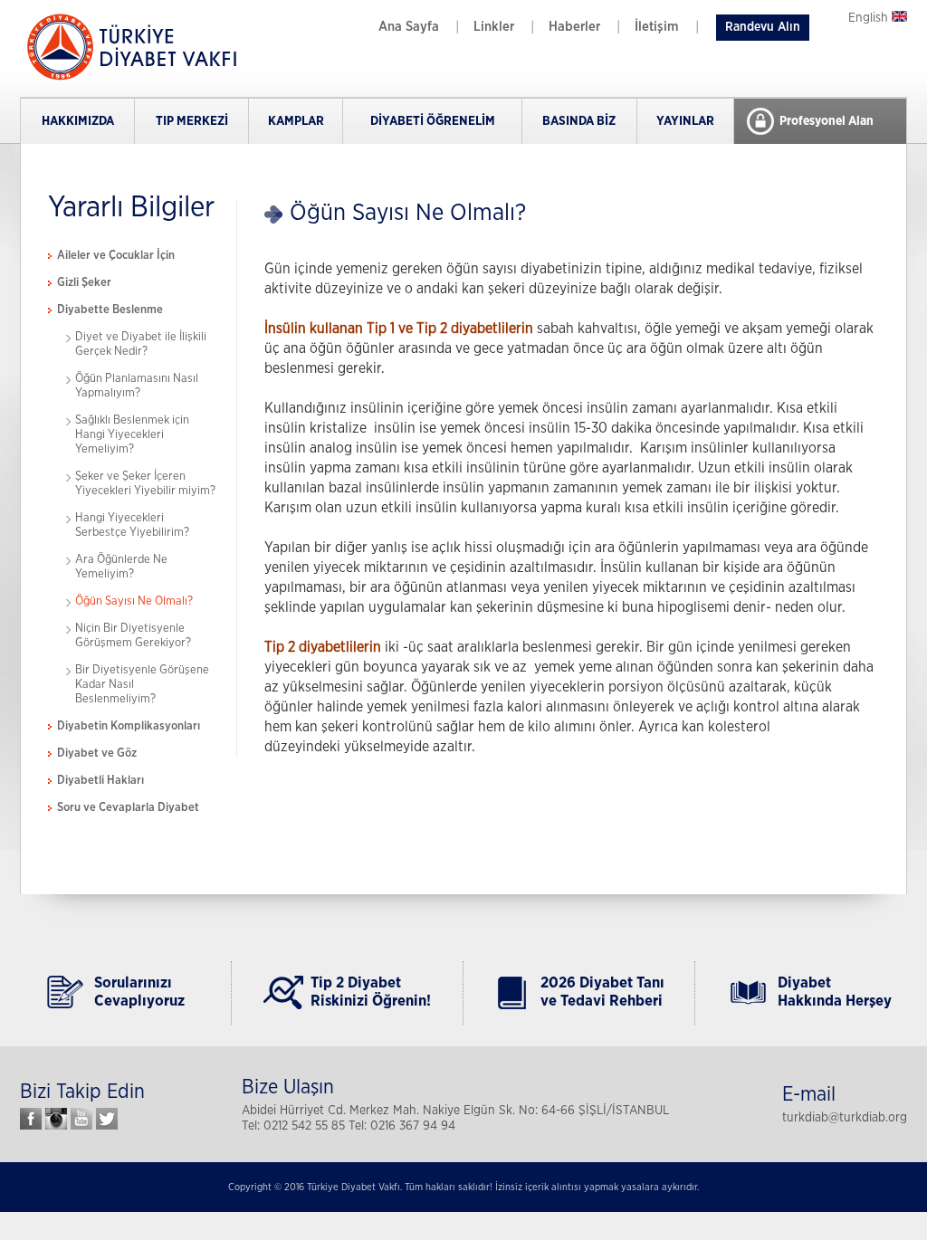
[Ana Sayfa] (128, 79)
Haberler (574, 26)
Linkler (493, 26)
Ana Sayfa (408, 26)
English (870, 18)
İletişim (657, 26)
